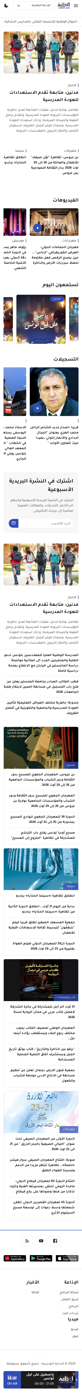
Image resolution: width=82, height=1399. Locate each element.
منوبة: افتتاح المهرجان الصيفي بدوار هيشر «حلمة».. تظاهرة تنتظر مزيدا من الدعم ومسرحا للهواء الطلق (42, 1166)
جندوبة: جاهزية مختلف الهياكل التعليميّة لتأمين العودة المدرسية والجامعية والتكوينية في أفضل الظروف (42, 708)
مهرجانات (69, 241)
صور (75, 1336)
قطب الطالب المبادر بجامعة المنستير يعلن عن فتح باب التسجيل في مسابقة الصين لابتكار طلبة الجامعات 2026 (41, 687)
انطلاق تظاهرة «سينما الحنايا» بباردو (45, 896)
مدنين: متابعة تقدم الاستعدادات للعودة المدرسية (44, 97)
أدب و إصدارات (66, 997)
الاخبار (72, 85)
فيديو (75, 1329)
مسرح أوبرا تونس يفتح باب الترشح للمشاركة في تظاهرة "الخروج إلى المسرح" (43, 835)
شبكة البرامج (69, 1293)
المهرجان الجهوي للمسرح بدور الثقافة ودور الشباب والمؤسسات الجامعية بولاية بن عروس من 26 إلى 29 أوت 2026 (42, 801)
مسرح (71, 765)
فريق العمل (70, 1299)
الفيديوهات (66, 201)
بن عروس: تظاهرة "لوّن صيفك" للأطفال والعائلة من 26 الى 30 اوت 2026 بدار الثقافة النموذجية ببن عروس (55, 165)
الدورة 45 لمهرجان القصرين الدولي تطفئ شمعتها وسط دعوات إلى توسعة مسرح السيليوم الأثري (44, 1208)
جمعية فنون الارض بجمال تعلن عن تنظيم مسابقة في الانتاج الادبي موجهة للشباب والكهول (42, 1076)
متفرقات (70, 151)
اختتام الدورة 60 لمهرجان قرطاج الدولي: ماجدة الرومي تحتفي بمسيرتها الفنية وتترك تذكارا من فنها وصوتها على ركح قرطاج (42, 1187)
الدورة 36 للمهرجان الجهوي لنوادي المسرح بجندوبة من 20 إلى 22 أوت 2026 (42, 819)
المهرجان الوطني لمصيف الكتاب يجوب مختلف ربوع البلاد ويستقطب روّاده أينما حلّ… (44, 1034)
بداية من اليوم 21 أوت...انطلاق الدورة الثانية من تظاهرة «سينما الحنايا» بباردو (41, 909)
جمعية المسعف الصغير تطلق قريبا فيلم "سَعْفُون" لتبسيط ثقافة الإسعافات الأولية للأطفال (42, 928)
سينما (71, 886)
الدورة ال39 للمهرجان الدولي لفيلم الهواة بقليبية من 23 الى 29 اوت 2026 (44, 946)
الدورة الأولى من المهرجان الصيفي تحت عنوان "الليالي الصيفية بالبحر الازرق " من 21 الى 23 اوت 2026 (42, 1144)
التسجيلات (66, 360)
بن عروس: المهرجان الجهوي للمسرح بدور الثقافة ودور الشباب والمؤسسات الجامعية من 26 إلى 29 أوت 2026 (42, 780)
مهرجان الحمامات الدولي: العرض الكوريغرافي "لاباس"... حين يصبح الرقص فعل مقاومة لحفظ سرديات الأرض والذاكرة (55, 255)
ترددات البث (70, 1313)
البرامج (74, 1306)
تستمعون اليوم (61, 285)
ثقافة (35, 1293)
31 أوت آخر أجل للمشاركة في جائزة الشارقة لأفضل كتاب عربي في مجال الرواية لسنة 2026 (42, 1012)
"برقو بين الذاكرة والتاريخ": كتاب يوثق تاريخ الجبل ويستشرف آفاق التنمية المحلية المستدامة (42, 1055)
